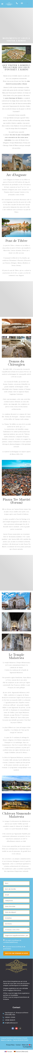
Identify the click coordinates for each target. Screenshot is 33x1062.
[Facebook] (12, 1028)
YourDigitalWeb (27, 1047)
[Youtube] (16, 1028)
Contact (18, 1045)
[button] (2, 3)
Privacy (15, 942)
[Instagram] (20, 1028)
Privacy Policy (10, 1045)
